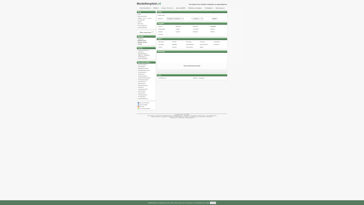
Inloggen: (145, 18)
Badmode (195, 26)
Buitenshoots (161, 29)
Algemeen (178, 26)
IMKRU (187, 114)
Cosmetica (196, 29)
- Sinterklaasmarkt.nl (179, 116)
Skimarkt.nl (141, 87)
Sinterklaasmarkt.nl (143, 85)
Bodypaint (213, 26)
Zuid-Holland (189, 47)
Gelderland (217, 42)
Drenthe (174, 42)
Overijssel (216, 44)
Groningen (161, 44)
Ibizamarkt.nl (141, 74)
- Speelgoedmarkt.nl (193, 116)
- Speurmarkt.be (202, 116)
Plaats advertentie (142, 16)
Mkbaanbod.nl (141, 83)
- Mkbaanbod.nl (171, 116)
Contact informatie (142, 27)
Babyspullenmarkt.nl (143, 68)
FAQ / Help (140, 23)
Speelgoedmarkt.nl (143, 89)
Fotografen (141, 39)
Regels (139, 22)
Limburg (174, 44)
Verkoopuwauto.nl (142, 95)
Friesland (202, 42)
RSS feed (141, 106)
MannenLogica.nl (142, 53)
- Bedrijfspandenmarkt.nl (177, 115)
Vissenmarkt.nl (142, 96)
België (201, 47)
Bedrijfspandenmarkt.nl (144, 70)
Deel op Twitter (143, 104)
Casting (178, 29)
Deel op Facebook (144, 103)
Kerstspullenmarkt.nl (143, 79)
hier (208, 203)
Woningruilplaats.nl (143, 98)
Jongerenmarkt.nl (142, 76)
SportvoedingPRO (142, 58)
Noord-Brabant (190, 44)
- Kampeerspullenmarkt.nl (211, 115)
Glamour (160, 31)
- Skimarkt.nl (186, 116)
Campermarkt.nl (142, 72)
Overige (140, 44)
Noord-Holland (204, 44)
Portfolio (212, 31)
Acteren (160, 26)
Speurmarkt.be (142, 91)
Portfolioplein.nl (142, 56)
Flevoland (188, 42)
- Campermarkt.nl (186, 115)
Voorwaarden (141, 20)
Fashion (212, 29)
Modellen (195, 31)
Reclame (160, 34)
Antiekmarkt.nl (141, 66)
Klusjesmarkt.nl (142, 81)
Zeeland (174, 47)
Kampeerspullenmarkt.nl (144, 78)
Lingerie (178, 31)
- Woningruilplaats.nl (189, 117)
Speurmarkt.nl (141, 93)
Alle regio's (161, 42)
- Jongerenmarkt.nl (201, 115)
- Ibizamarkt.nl (193, 115)
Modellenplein (149, 3)
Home (139, 14)
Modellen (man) (142, 40)
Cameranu (141, 52)
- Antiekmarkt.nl (158, 115)
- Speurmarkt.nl (209, 116)
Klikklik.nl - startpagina (144, 55)
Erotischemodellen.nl (143, 50)
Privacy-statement (142, 25)
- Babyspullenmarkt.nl (167, 115)
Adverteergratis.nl (142, 64)
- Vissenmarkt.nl (181, 117)
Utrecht (160, 47)
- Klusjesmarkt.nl (164, 116)
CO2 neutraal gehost (144, 108)
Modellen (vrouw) (142, 42)
